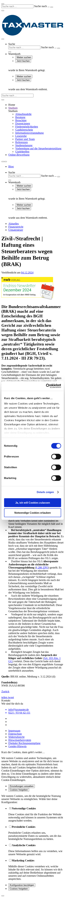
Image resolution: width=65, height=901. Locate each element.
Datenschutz (15, 733)
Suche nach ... (41, 6)
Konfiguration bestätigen (22, 885)
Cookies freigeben (19, 790)
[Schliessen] (2, 895)
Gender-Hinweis (17, 746)
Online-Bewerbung (18, 154)
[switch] (56, 456)
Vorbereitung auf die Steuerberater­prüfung (38, 148)
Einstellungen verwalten (21, 786)
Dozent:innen (22, 123)
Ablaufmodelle (23, 114)
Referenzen (21, 142)
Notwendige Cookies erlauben (32, 512)
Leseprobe (21, 135)
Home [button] (11, 104)
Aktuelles (13, 223)
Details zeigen (45, 492)
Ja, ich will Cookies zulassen (32, 502)
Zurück (5, 691)
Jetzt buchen (23, 61)
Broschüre (21, 120)
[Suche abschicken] (51, 7)
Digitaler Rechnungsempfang (24, 743)
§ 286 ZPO (42, 567)
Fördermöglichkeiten (26, 126)
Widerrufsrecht (16, 736)
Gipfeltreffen (22, 151)
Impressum (14, 730)
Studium (13, 107)
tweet (11, 697)
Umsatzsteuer (15, 229)
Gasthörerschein (24, 129)
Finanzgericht (15, 226)
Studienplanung (23, 145)
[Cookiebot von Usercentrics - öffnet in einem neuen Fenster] (46, 386)
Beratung (20, 117)
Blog (11, 166)
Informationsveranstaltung (29, 132)
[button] (36, 47)
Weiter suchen (24, 57)
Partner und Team (25, 139)
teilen (4, 697)
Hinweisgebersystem (19, 740)
